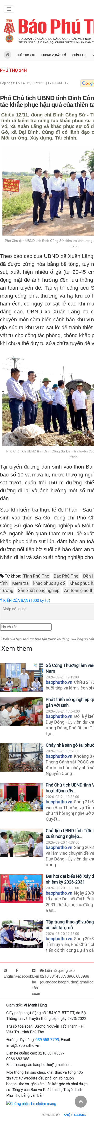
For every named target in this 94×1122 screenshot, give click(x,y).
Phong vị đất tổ (53, 55)
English (10, 976)
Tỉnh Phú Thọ (36, 576)
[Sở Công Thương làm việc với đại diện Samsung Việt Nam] (21, 678)
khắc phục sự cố (49, 583)
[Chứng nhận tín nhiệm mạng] (31, 1103)
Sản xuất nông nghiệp (39, 590)
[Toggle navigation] (9, 9)
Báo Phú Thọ (66, 576)
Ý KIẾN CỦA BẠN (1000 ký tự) (25, 600)
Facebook (24, 976)
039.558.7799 (47, 1039)
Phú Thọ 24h (26, 55)
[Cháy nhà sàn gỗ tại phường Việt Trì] (21, 757)
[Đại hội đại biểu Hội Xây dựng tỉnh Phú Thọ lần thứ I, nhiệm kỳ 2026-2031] (21, 888)
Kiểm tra (20, 583)
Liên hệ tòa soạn (36, 985)
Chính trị (79, 55)
